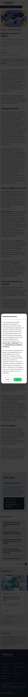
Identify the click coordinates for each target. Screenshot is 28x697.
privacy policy (6, 343)
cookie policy (15, 343)
